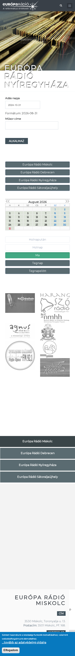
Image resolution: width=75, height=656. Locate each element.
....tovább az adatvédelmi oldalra (24, 642)
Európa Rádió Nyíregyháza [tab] (37, 465)
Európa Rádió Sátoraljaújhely (37, 188)
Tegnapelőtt (37, 271)
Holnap (37, 247)
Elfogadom (10, 650)
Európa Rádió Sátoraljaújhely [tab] (37, 477)
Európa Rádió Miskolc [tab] (37, 441)
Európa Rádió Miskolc (37, 164)
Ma (37, 255)
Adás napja (12, 98)
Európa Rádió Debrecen (37, 172)
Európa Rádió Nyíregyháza (37, 180)
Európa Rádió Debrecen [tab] (38, 453)
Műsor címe (13, 118)
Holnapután (37, 239)
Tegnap (37, 263)
